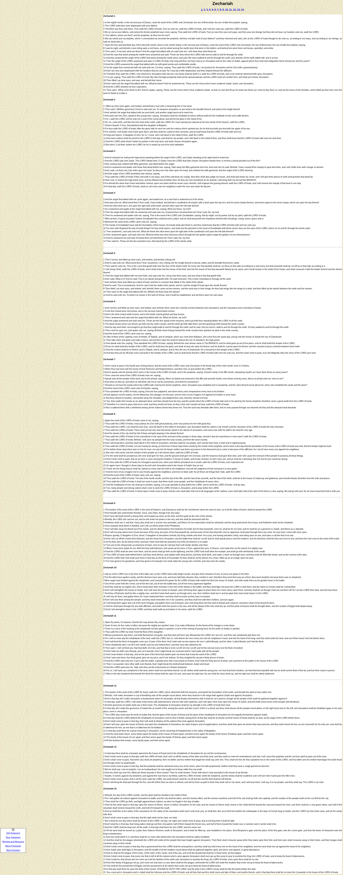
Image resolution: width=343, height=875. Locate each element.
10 (226, 9)
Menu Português (13, 846)
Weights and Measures (13, 842)
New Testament (13, 837)
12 (234, 9)
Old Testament (13, 833)
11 (230, 9)
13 (238, 9)
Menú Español (13, 850)
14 (242, 9)
